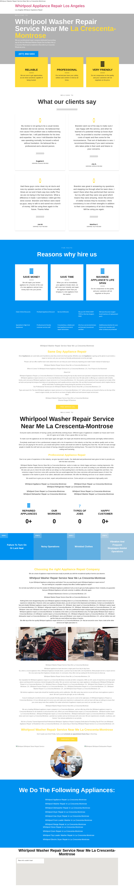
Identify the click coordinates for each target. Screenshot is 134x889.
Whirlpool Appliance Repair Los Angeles (50, 6)
